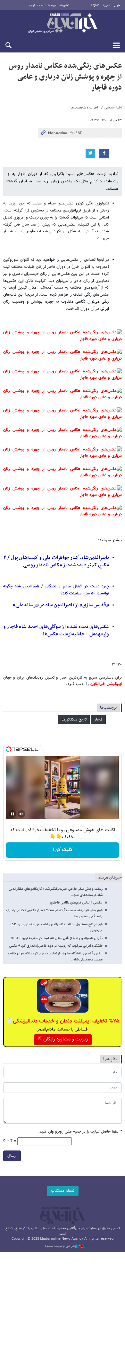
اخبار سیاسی (113, 107)
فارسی (117, 5)
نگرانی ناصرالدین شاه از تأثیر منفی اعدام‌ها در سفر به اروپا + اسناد (57, 938)
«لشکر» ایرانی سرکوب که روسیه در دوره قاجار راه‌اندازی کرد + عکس (56, 946)
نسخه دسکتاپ (62, 1191)
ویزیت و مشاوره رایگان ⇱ (63, 1039)
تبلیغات (42, 5)
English (95, 5)
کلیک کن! (62, 850)
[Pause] (12, 814)
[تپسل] (8, 749)
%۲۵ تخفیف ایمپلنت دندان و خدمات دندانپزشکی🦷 (62, 1021)
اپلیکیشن (113, 684)
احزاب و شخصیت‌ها (84, 107)
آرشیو (32, 5)
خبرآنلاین (62, 23)
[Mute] (21, 814)
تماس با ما (64, 5)
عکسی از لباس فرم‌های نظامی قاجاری (76, 902)
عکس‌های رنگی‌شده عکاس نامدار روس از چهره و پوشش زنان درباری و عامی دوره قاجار (65, 77)
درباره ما (52, 5)
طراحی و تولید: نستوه (60, 1246)
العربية (106, 5)
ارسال (12, 1155)
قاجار (99, 719)
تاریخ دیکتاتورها (74, 719)
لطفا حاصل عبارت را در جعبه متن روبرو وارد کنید (80, 1132)
